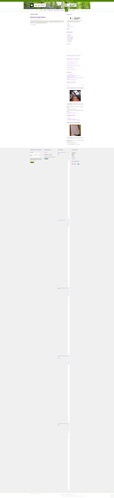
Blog (66, 10)
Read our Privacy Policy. (33, 160)
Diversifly (68, 35)
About (45, 10)
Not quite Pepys (69, 38)
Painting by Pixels (69, 39)
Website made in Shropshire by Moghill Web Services (67, 494)
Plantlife (68, 25)
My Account (43, 0)
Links (72, 0)
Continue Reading (32, 24)
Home (41, 10)
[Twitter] (45, 158)
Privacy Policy (62, 0)
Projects (62, 10)
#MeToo (68, 34)
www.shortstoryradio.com (77, 144)
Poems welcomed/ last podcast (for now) (71, 69)
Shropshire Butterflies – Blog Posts (74, 55)
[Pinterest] (47, 158)
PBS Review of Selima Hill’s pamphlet (71, 79)
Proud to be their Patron (37, 17)
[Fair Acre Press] (38, 6)
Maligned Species (69, 37)
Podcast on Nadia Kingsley (70, 67)
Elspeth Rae (76, 106)
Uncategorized (69, 41)
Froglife (68, 24)
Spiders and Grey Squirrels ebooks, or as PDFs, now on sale (73, 65)
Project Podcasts (57, 10)
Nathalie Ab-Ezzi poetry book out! (71, 76)
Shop (70, 10)
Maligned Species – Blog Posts (73, 58)
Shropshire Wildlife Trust (70, 26)
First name (31, 152)
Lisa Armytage (80, 106)
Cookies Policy (68, 0)
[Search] (82, 85)
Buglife (68, 23)
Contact (47, 0)
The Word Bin (49, 10)
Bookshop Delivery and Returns (54, 0)
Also (73, 10)
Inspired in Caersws (69, 36)
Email (31, 155)
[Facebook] (46, 158)
